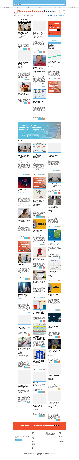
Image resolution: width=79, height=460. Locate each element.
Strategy (18, 7)
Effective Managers (51, 44)
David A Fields (50, 46)
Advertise (33, 441)
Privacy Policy (51, 2)
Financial (44, 86)
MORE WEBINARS (54, 40)
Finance (29, 402)
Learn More (34, 433)
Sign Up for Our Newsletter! (31, 425)
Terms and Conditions (34, 453)
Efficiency (60, 7)
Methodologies (43, 346)
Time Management (61, 437)
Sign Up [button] (23, 135)
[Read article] (24, 26)
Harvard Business (51, 47)
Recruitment (60, 436)
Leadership (29, 7)
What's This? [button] (33, 15)
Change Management (39, 216)
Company (25, 102)
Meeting (56, 192)
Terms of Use (56, 2)
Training (50, 7)
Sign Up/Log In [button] (18, 439)
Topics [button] (15, 15)
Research (40, 267)
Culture (56, 226)
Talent (56, 336)
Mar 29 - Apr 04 (34, 450)
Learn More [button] (26, 15)
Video (56, 310)
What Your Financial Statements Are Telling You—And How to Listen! (53, 38)
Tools (41, 297)
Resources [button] (20, 15)
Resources (25, 238)
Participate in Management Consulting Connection (36, 435)
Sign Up (58, 30)
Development (55, 170)
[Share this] (48, 15)
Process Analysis (61, 441)
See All (46, 436)
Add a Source (34, 438)
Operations (60, 433)
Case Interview (72, 7)
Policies (26, 279)
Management (25, 48)
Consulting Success (51, 48)
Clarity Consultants (51, 45)
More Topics (60, 442)
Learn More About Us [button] (33, 135)
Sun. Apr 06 (34, 444)
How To (41, 369)
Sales (29, 205)
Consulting (40, 7)
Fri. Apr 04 (33, 447)
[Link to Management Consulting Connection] (16, 11)
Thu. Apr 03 (34, 448)
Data (56, 419)
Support (33, 437)
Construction (25, 174)
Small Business (6, 7)
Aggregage (29, 453)
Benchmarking (40, 119)
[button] (52, 15)
